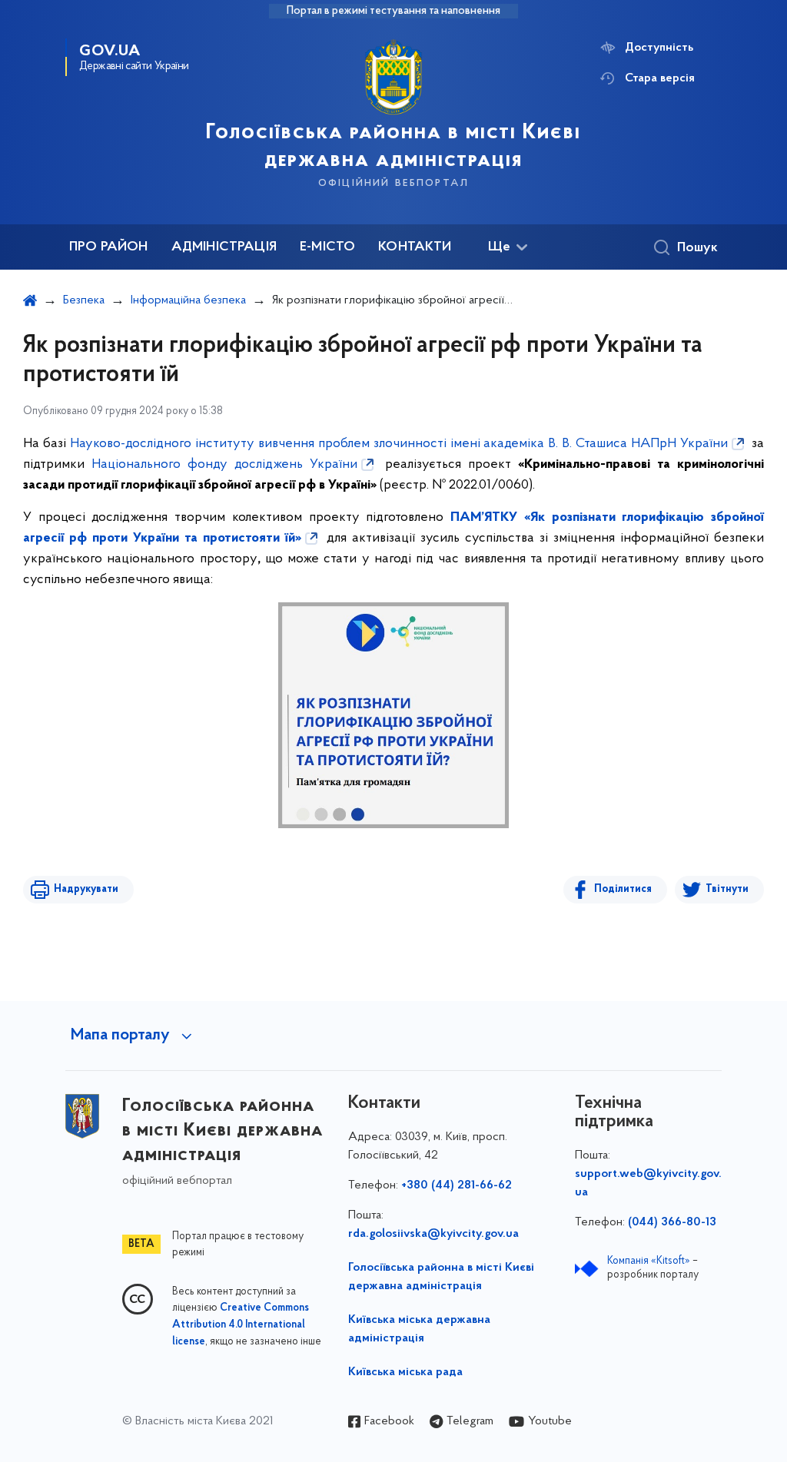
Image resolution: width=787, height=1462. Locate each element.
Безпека (84, 300)
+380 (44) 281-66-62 (456, 1185)
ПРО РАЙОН (108, 247)
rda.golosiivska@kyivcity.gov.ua (433, 1234)
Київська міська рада (405, 1372)
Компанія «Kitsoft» (648, 1261)
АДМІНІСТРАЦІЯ (224, 247)
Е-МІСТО (327, 247)
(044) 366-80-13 (672, 1222)
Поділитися (623, 889)
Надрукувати (86, 889)
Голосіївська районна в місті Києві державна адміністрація (441, 1276)
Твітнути (727, 889)
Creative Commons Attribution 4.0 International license (240, 1325)
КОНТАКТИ (414, 247)
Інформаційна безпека (188, 300)
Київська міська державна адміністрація (419, 1329)
